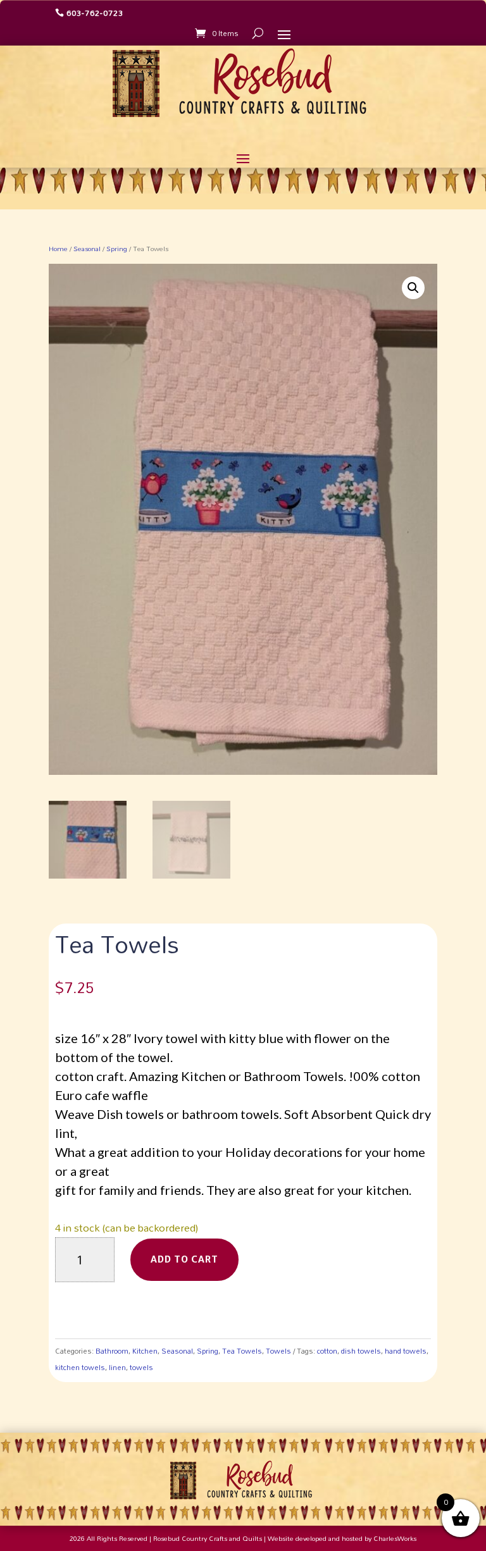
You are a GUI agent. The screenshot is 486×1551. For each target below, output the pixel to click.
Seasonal (87, 249)
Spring (116, 249)
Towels (278, 1351)
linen (117, 1367)
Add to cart (184, 1259)
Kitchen (145, 1351)
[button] (413, 287)
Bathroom (112, 1351)
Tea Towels (242, 1351)
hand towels (406, 1351)
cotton (327, 1351)
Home (58, 249)
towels (141, 1367)
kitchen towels (80, 1367)
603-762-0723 (94, 12)
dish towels (361, 1351)
